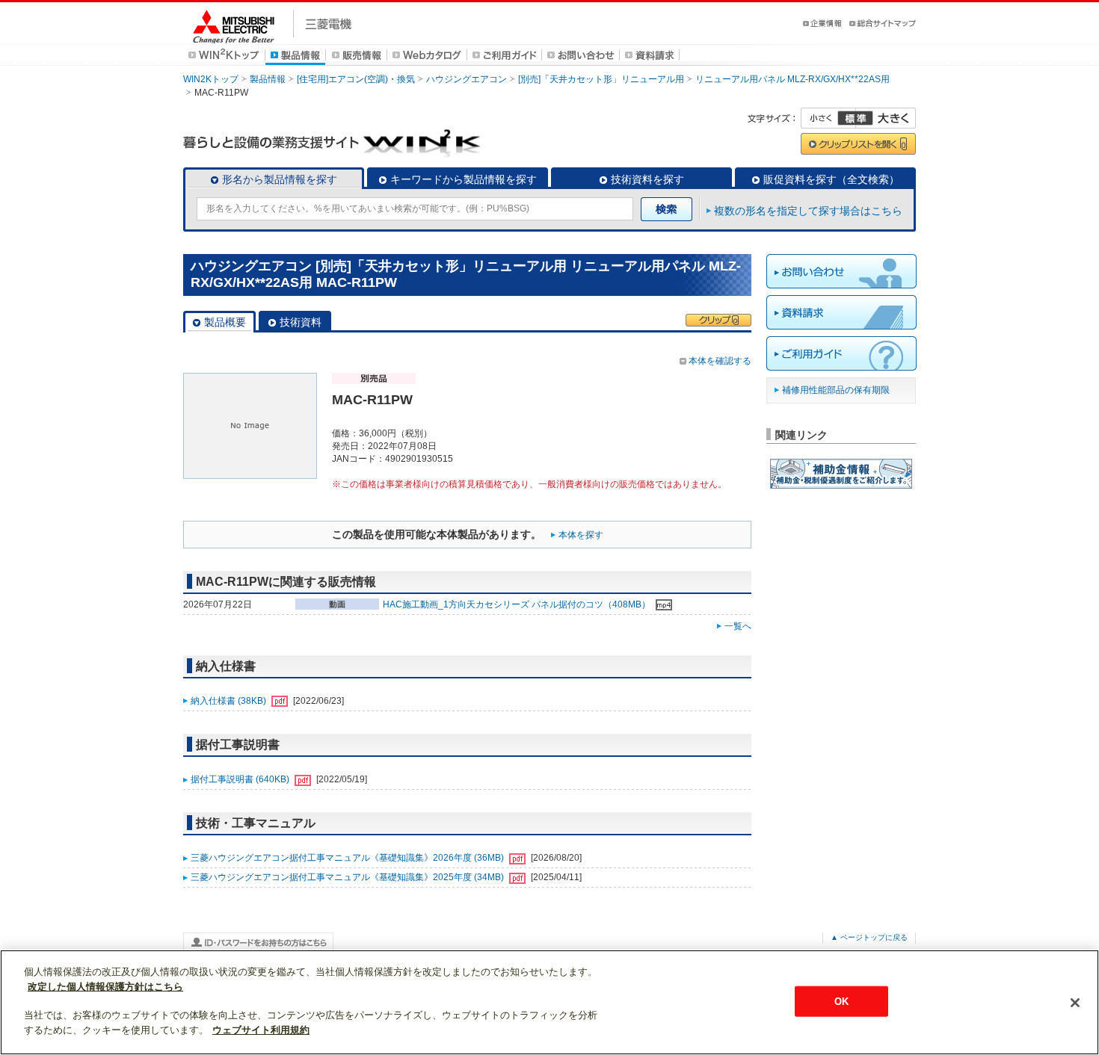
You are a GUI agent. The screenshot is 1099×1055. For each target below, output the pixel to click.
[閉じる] (1075, 1002)
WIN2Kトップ (210, 79)
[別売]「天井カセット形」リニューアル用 (601, 79)
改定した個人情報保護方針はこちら (105, 986)
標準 (855, 118)
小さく (828, 118)
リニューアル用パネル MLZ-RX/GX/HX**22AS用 (792, 79)
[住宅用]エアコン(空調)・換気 (356, 79)
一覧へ (737, 626)
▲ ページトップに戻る (869, 937)
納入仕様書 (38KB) (229, 701)
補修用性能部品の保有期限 (836, 390)
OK (841, 1000)
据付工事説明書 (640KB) (241, 779)
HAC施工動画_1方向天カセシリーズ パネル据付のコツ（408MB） (518, 604)
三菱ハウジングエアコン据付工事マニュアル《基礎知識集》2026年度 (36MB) (348, 858)
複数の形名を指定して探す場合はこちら (808, 211)
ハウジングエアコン (466, 79)
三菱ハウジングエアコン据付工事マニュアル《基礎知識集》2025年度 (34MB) (348, 877)
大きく (886, 118)
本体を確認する (720, 361)
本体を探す (580, 535)
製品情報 (268, 79)
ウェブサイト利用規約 (261, 1030)
